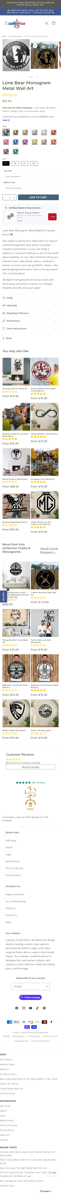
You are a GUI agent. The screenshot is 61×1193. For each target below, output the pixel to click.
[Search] (46, 23)
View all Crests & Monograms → (49, 550)
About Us (10, 908)
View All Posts (7, 1185)
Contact (4, 1139)
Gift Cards (11, 840)
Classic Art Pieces (9, 1083)
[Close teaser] (8, 589)
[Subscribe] (46, 986)
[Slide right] (37, 77)
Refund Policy (13, 861)
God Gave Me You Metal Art (15, 389)
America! (4, 1069)
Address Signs (7, 1064)
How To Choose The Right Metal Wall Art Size (23, 1168)
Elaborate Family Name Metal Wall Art (44, 686)
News (8, 922)
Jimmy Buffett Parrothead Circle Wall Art (43, 390)
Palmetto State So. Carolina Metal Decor (15, 435)
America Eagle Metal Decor (15, 522)
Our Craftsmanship (16, 901)
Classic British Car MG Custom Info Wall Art (41, 523)
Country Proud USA (28, 1032)
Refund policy (19, 1036)
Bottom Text (9, 182)
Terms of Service (14, 868)
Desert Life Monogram (41, 730)
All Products (6, 1059)
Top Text (8, 171)
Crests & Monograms (15, 36)
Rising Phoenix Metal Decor (15, 479)
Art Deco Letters (8, 1074)
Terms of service (50, 1036)
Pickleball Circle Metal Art (43, 479)
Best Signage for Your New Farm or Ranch (21, 1180)
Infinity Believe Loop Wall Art (44, 434)
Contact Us (11, 915)
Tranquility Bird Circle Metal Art (15, 641)
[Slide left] (24, 77)
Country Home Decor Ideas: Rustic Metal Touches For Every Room (27, 1154)
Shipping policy (21, 1041)
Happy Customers (15, 894)
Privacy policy (34, 1036)
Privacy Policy (13, 875)
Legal (8, 854)
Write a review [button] (30, 766)
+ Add (52, 217)
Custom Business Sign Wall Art (43, 593)
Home (4, 36)
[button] (6, 23)
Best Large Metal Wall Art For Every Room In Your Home (29, 1079)
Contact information (40, 1041)
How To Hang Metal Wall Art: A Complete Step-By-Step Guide (28, 1161)
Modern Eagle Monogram (14, 730)
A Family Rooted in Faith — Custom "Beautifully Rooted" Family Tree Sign (15, 594)
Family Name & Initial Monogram (41, 641)
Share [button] (9, 338)
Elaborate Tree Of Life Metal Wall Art (15, 686)
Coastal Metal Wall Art (11, 1088)
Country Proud (7, 1093)
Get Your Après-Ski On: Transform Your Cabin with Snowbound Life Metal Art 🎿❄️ (26, 1174)
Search (9, 847)
